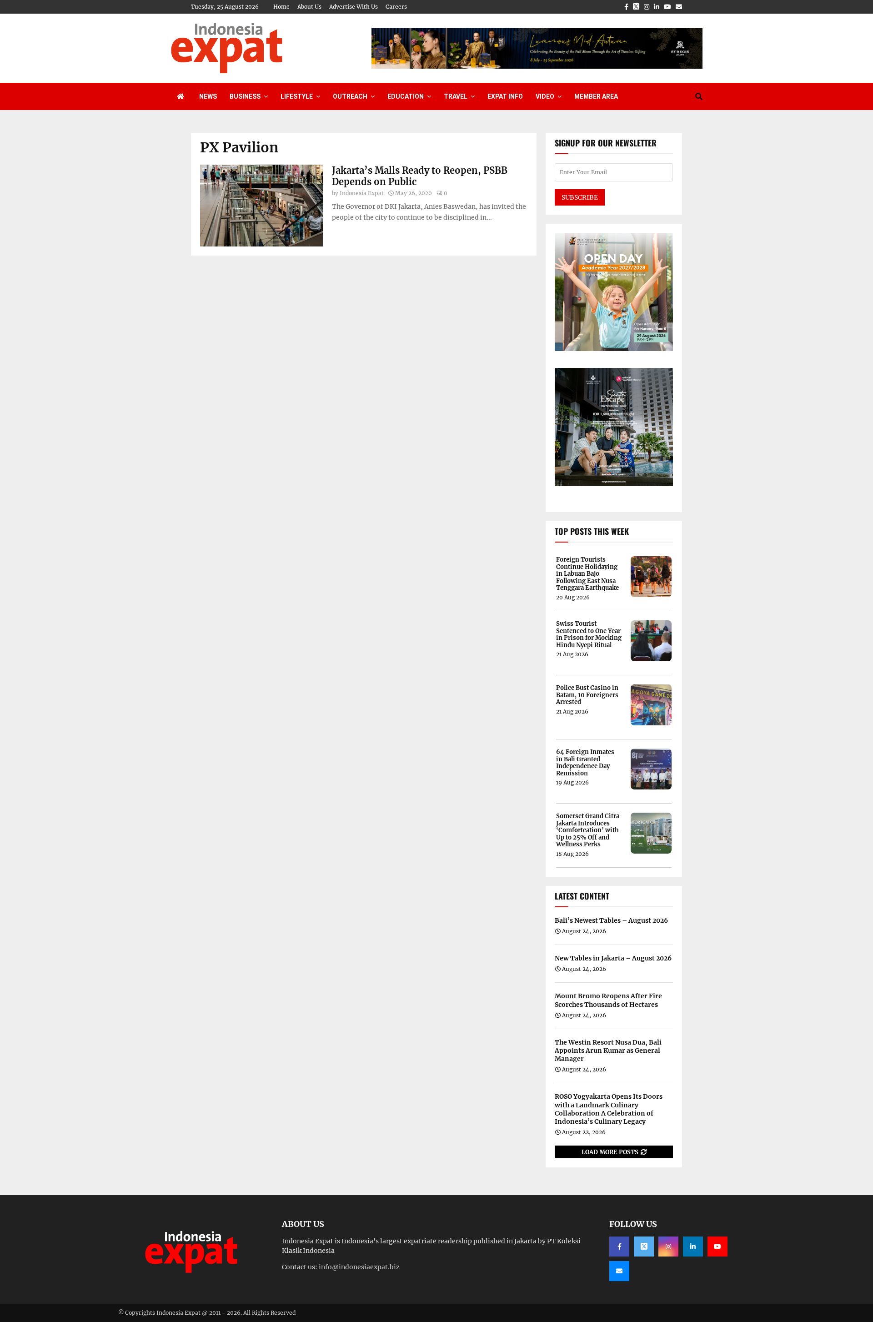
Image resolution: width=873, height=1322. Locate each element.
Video (545, 96)
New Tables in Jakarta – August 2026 (613, 958)
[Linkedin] (693, 1247)
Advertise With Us (353, 6)
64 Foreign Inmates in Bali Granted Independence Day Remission (585, 763)
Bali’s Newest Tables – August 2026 (611, 920)
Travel (455, 96)
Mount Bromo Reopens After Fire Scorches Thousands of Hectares (608, 1000)
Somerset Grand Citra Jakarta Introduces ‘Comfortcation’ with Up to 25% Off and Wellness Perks (587, 830)
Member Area (596, 96)
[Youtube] (717, 1247)
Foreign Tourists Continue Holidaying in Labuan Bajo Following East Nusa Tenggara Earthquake (587, 574)
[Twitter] (644, 1247)
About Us (309, 6)
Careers (396, 6)
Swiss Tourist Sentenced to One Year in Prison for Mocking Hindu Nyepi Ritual (589, 634)
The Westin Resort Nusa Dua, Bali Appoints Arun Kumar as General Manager (608, 1050)
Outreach (350, 96)
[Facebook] (619, 1247)
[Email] (619, 1271)
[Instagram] (668, 1247)
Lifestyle (297, 96)
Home (281, 6)
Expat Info (505, 96)
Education (405, 96)
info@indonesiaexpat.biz (359, 1267)
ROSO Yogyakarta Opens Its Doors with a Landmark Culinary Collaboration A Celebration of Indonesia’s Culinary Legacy (608, 1109)
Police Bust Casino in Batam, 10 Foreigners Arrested (587, 695)
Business (245, 96)
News (208, 96)
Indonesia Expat (362, 193)
